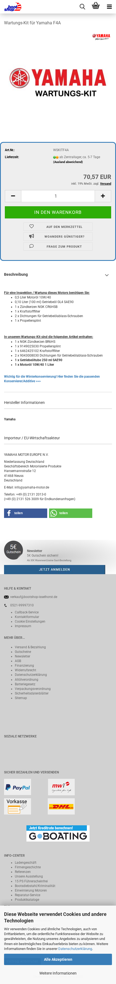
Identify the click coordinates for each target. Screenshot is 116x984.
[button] (13, 196)
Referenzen (23, 872)
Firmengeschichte (28, 867)
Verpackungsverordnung (33, 689)
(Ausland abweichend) (68, 162)
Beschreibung (16, 274)
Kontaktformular (27, 617)
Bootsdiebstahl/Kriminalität (35, 886)
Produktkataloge (27, 900)
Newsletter (22, 656)
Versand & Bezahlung (30, 647)
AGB (18, 661)
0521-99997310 (22, 605)
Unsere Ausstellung (29, 876)
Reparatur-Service (27, 895)
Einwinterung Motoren (31, 890)
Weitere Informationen (58, 973)
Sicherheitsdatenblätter (32, 693)
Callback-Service (27, 612)
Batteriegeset (24, 684)
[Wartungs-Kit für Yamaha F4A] (58, 71)
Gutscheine (23, 652)
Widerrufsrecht (25, 670)
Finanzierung (24, 665)
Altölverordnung (26, 680)
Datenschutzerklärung (75, 949)
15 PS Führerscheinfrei (31, 881)
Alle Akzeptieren (58, 959)
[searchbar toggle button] (82, 7)
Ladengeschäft (25, 863)
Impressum (23, 626)
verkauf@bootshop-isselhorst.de (33, 597)
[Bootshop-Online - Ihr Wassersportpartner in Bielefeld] (11, 7)
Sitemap (21, 698)
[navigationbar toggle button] (109, 7)
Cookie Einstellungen (30, 621)
